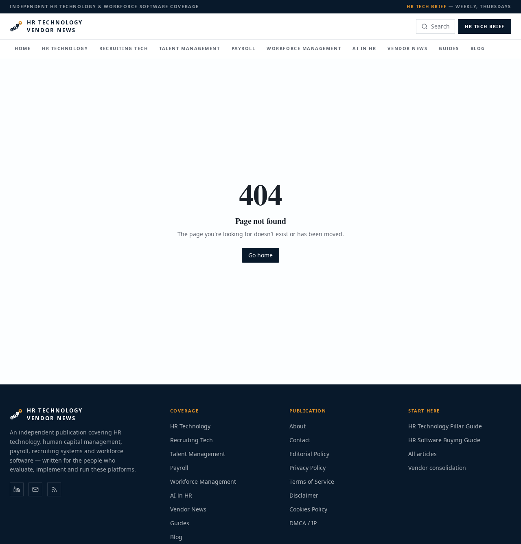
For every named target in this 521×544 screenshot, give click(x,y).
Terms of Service (311, 481)
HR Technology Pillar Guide (445, 426)
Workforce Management (304, 48)
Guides (449, 48)
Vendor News (407, 48)
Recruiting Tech (123, 48)
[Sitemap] (54, 489)
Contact (299, 440)
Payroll (244, 48)
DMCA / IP (303, 523)
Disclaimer (303, 495)
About (297, 426)
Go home (260, 255)
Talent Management (189, 48)
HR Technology (65, 48)
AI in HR (364, 48)
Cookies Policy (308, 509)
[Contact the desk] (35, 489)
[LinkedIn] (17, 489)
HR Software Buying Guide (444, 440)
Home (23, 48)
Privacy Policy (307, 468)
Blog (478, 48)
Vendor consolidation (437, 468)
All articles (422, 454)
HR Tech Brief (485, 26)
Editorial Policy (309, 454)
